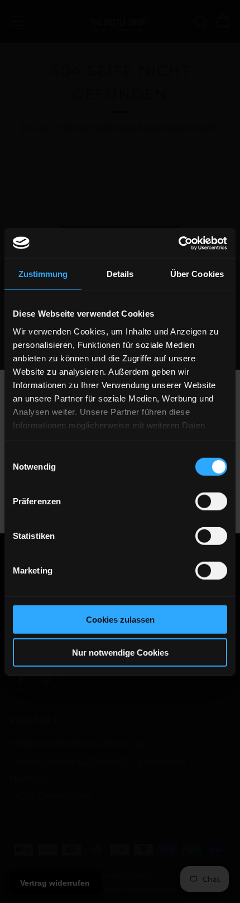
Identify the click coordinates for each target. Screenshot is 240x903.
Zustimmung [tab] (43, 274)
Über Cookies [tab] (197, 274)
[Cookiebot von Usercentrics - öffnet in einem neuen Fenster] (178, 243)
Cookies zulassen (120, 619)
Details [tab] (120, 274)
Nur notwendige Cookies (120, 652)
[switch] (211, 501)
